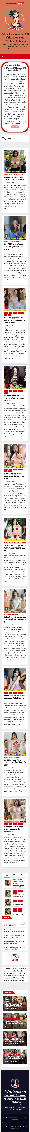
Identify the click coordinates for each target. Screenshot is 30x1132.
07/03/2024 (8, 767)
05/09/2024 (8, 624)
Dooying (8, 1122)
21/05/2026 (9, 1026)
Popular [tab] (14, 875)
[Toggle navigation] (16, 57)
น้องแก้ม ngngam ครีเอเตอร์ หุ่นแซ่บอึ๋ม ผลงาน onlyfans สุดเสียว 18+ (18, 888)
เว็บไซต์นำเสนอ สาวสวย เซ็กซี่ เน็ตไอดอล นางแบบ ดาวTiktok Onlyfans (15, 37)
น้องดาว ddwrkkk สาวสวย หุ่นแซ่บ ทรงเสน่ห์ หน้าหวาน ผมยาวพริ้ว (18, 905)
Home (3, 1122)
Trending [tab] (22, 875)
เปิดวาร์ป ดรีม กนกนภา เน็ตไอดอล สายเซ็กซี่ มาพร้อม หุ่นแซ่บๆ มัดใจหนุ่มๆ (19, 897)
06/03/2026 (8, 182)
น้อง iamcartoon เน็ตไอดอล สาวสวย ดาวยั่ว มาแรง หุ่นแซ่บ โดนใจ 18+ (14, 398)
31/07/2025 (8, 403)
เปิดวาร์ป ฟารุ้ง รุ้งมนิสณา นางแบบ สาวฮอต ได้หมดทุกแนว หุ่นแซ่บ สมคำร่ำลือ (14, 320)
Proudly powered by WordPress (10, 1117)
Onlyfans (16, 241)
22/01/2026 (8, 252)
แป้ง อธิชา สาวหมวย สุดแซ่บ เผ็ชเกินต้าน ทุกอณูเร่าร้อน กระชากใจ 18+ (15, 547)
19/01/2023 (8, 834)
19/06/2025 (8, 481)
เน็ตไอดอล (20, 174)
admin (15, 182)
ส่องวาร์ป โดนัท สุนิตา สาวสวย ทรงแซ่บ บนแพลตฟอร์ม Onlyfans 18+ (14, 829)
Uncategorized (17, 542)
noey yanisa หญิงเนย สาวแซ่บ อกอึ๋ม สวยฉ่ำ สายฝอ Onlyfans (19, 914)
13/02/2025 (8, 553)
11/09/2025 (8, 325)
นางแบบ (9, 314)
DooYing (6, 174)
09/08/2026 (9, 1008)
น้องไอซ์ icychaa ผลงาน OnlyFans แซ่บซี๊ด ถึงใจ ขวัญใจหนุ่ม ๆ (15, 762)
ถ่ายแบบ (5, 314)
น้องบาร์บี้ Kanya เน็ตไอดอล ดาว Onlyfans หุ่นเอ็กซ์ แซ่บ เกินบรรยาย (15, 246)
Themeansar (15, 1119)
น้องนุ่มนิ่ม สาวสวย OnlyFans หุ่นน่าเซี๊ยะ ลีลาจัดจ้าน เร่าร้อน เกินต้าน (14, 476)
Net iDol (15, 174)
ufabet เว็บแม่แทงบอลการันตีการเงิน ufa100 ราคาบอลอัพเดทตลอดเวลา (15, 1127)
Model (10, 174)
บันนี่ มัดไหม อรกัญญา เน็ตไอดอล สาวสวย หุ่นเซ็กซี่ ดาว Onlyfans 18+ (15, 619)
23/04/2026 (9, 1043)
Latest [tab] (7, 875)
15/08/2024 (8, 701)
